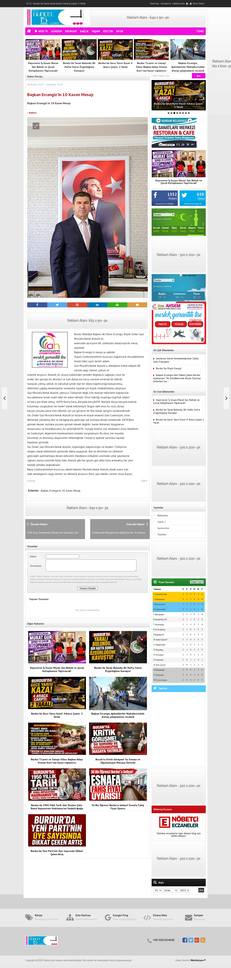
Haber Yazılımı (8, 966)
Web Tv (43, 31)
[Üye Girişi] (187, 3)
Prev (156, 95)
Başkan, (45, 490)
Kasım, (69, 490)
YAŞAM (96, 31)
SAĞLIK (84, 31)
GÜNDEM (56, 31)
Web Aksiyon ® (198, 960)
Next (201, 95)
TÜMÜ (200, 31)
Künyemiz (166, 3)
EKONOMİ (71, 31)
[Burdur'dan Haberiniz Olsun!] (55, 24)
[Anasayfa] (29, 31)
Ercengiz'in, (55, 490)
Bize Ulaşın (198, 3)
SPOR (119, 31)
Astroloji (154, 3)
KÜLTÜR (108, 31)
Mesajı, (77, 490)
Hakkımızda (178, 3)
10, (64, 490)
